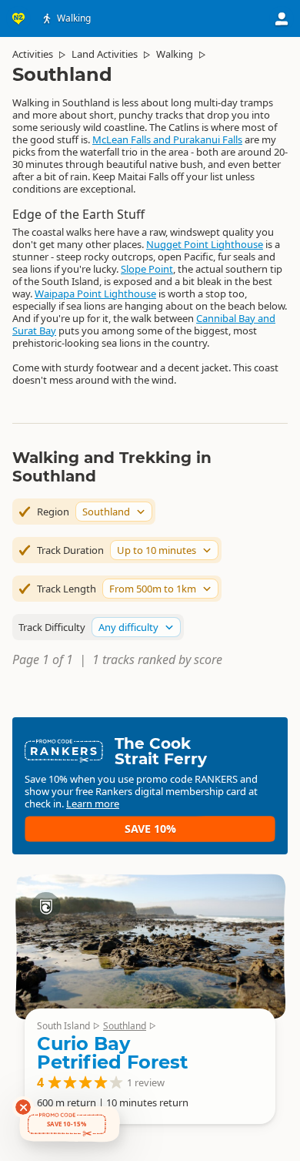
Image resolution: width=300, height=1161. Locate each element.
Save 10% (150, 828)
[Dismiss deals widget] (23, 1107)
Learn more (92, 803)
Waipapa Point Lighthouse (95, 293)
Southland (124, 1025)
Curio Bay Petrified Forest (112, 1052)
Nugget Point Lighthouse (204, 244)
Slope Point (147, 269)
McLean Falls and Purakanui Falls (167, 139)
